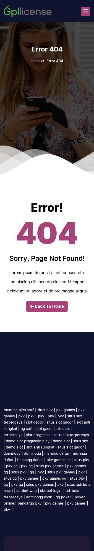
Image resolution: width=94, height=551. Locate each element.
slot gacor (34, 422)
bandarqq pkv (30, 503)
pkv (21, 416)
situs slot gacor (60, 422)
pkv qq (12, 466)
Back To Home (49, 306)
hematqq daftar (30, 459)
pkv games (65, 410)
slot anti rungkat (40, 447)
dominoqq (12, 453)
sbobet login (50, 490)
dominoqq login (39, 497)
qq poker (63, 497)
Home (35, 61)
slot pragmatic (38, 434)
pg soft (26, 428)
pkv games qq (58, 459)
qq (32, 472)
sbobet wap (26, 490)
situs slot (80, 441)
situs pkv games (50, 466)
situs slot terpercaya (71, 434)
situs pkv (45, 410)
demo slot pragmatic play (28, 441)
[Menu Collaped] (85, 11)
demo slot (61, 441)
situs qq (10, 478)
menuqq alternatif (19, 410)
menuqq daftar (56, 453)
